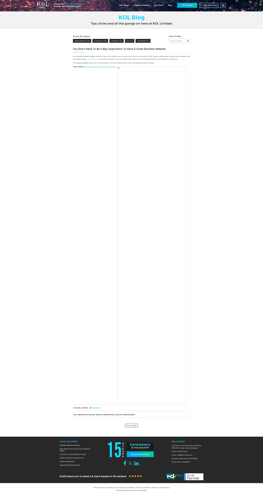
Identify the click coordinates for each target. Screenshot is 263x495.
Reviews (132, 488)
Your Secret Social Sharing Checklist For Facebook (100, 66)
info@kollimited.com (185, 455)
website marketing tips (105, 415)
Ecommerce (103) (100, 41)
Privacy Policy (113, 488)
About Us (102, 488)
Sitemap (155, 488)
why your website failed (125, 415)
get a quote (187, 5)
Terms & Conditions (143, 488)
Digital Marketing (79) (82, 41)
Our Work (159, 5)
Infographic (96, 408)
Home (95, 488)
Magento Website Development (72, 458)
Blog (170, 5)
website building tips (86, 415)
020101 (210, 5)
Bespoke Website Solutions (70, 445)
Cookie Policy (165, 488)
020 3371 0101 (182, 451)
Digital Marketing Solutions (70, 465)
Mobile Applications (67, 461)
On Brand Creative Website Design (73, 454)
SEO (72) (129, 41)
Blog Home (131, 426)
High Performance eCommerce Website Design (75, 450)
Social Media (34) (143, 41)
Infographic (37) (116, 41)
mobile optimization (93, 59)
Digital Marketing (141, 5)
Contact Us (123, 488)
